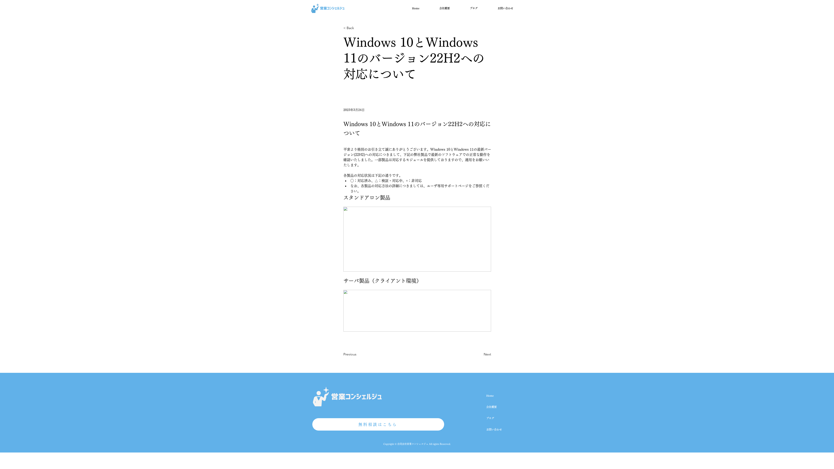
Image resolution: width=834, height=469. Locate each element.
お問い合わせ (494, 429)
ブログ (490, 418)
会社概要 (491, 407)
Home (490, 395)
